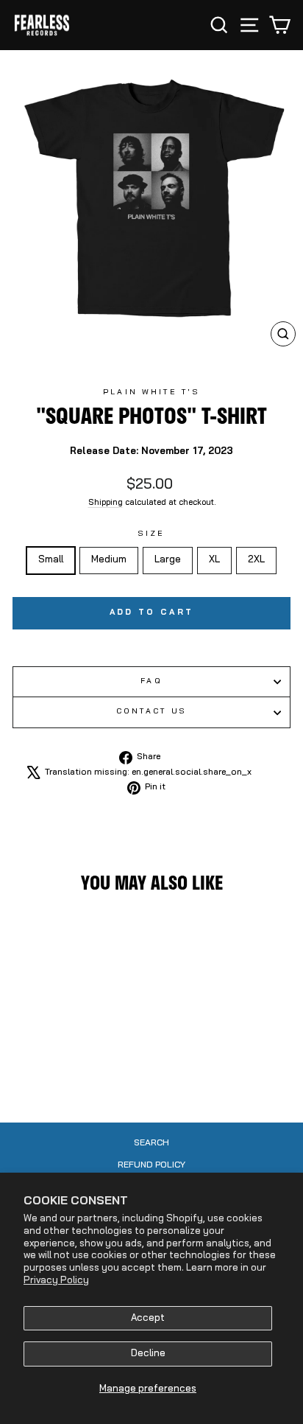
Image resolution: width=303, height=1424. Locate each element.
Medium (108, 560)
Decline (148, 1353)
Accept (148, 1318)
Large (167, 560)
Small (50, 560)
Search (151, 1143)
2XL (256, 560)
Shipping (105, 503)
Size (151, 534)
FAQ (151, 681)
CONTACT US (152, 712)
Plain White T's (151, 392)
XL (214, 560)
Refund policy (151, 1165)
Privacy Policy (56, 1280)
